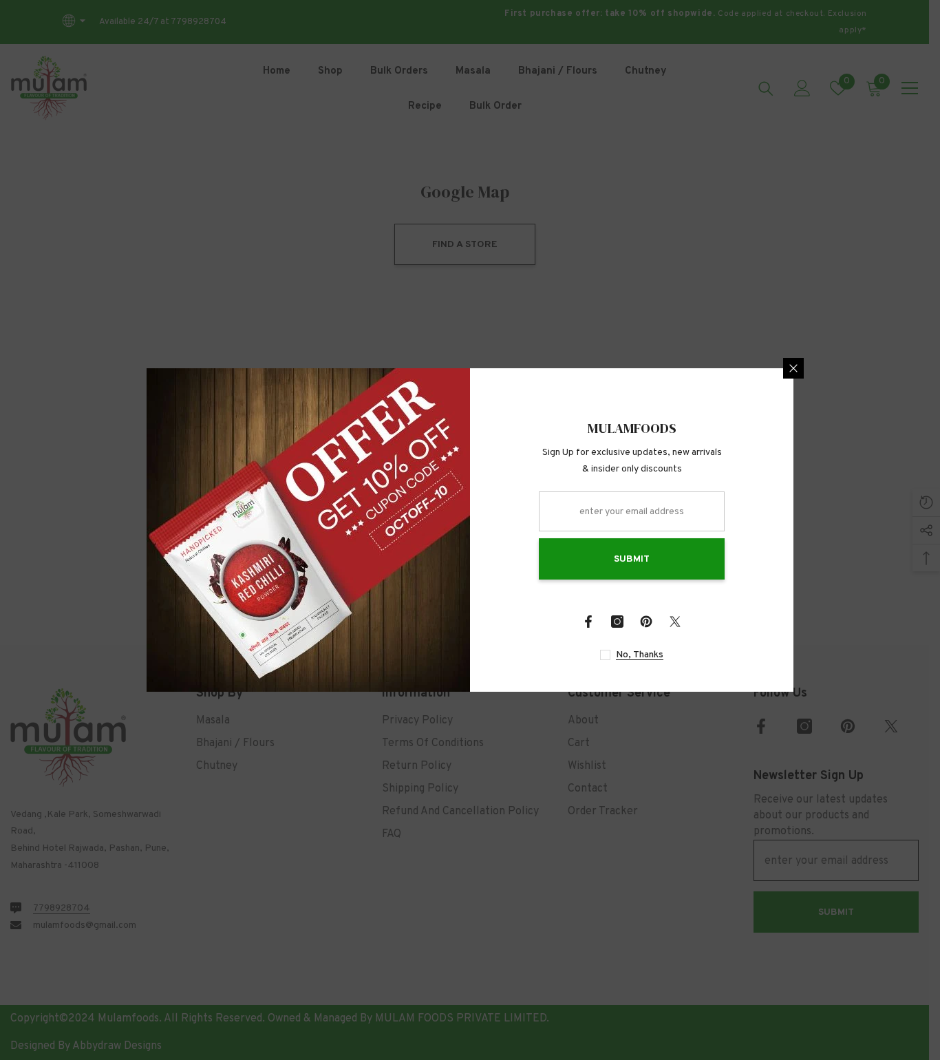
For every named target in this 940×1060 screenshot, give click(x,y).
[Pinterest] (646, 621)
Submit (632, 559)
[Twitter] (675, 621)
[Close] (793, 368)
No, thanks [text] (639, 655)
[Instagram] (617, 621)
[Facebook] (588, 621)
